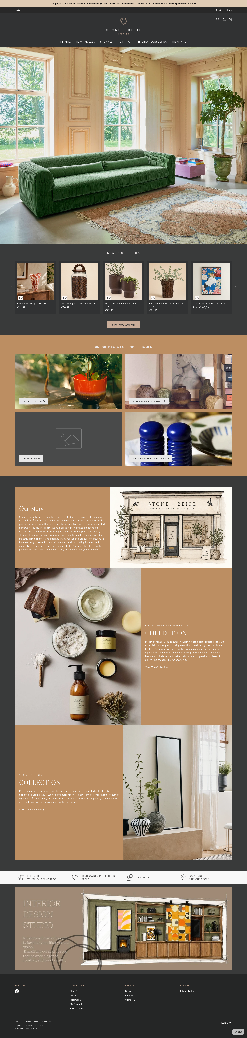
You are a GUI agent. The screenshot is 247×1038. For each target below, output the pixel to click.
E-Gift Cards (76, 1008)
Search (17, 1021)
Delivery (129, 991)
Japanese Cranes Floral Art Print (209, 303)
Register (219, 10)
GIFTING (125, 41)
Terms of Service (31, 1021)
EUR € (224, 1022)
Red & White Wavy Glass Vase (31, 303)
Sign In (229, 10)
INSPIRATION (180, 41)
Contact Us (130, 999)
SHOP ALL (106, 41)
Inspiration (75, 999)
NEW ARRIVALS (85, 41)
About (73, 995)
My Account (76, 1004)
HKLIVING (65, 41)
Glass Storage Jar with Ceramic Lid (78, 303)
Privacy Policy (187, 991)
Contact (18, 10)
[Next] (235, 287)
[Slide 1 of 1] (123, 145)
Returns (129, 995)
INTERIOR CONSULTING (152, 41)
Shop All (74, 991)
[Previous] (11, 287)
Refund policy (47, 1021)
